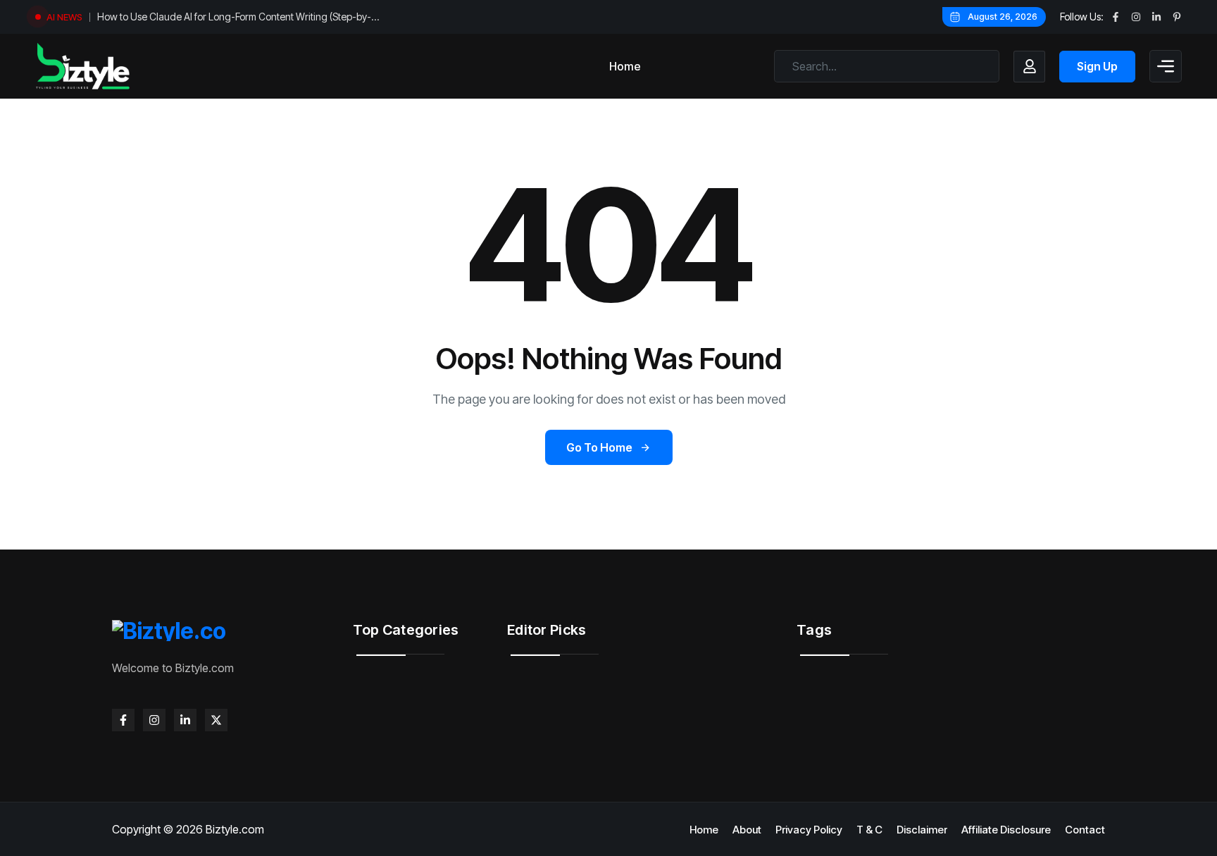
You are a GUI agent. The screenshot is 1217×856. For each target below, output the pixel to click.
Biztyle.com (235, 829)
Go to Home (599, 447)
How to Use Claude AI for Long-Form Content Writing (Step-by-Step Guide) (234, 18)
